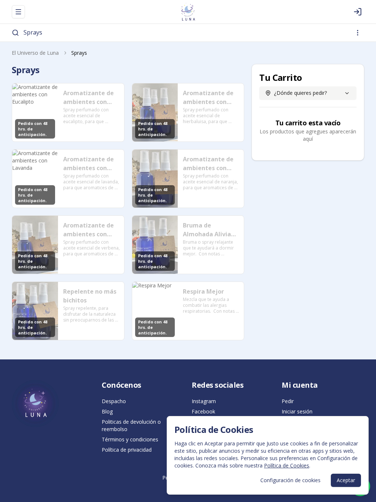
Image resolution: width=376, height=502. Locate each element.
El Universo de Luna (35, 52)
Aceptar (346, 480)
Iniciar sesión (297, 411)
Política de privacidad (127, 449)
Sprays (33, 32)
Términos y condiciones (130, 439)
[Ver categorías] (357, 32)
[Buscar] (15, 32)
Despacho (114, 401)
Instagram (204, 401)
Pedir (288, 401)
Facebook (203, 411)
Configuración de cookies (290, 480)
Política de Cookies (286, 465)
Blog (107, 411)
